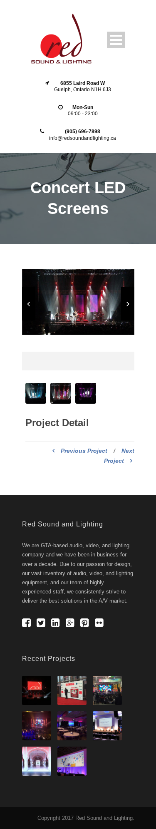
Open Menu (116, 40)
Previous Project (84, 450)
